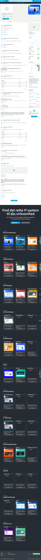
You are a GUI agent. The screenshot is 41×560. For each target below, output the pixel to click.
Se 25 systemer (8, 540)
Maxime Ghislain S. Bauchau (4, 29)
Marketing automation (32, 447)
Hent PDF (25, 89)
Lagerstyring (30, 368)
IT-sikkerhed (18, 421)
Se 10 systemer (20, 434)
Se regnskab (2, 89)
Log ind (30, 553)
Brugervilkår (33, 558)
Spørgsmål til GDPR (38, 558)
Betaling (5, 236)
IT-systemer (22, 2)
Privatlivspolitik (29, 558)
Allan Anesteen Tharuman (4, 53)
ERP (28, 500)
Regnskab (10, 21)
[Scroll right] (40, 243)
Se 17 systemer (8, 302)
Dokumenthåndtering (32, 262)
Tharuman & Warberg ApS (33, 103)
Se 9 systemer (32, 461)
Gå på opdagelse (15, 222)
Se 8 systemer (32, 408)
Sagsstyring (30, 342)
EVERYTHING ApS (31, 96)
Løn (28, 236)
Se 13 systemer (32, 249)
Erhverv (2, 554)
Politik (2, 555)
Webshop (18, 368)
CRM (5, 447)
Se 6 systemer (20, 355)
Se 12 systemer (8, 249)
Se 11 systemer (8, 461)
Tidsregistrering (7, 289)
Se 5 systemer (20, 408)
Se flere (14, 200)
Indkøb (17, 500)
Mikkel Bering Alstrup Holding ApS (33, 93)
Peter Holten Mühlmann (4, 34)
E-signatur (18, 394)
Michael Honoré (11, 122)
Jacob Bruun (2, 59)
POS (16, 262)
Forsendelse (30, 474)
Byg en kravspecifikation (25, 222)
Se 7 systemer (20, 328)
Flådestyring (30, 315)
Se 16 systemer (32, 275)
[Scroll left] (1, 243)
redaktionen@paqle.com (11, 554)
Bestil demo (34, 116)
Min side (18, 2)
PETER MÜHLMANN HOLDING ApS (33, 100)
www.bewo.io (31, 34)
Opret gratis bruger (36, 553)
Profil (4, 21)
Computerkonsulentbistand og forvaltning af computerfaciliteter (33, 87)
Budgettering (18, 342)
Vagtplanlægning (19, 315)
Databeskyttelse (31, 394)
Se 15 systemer (20, 275)
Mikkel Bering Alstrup (4, 32)
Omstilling (6, 527)
